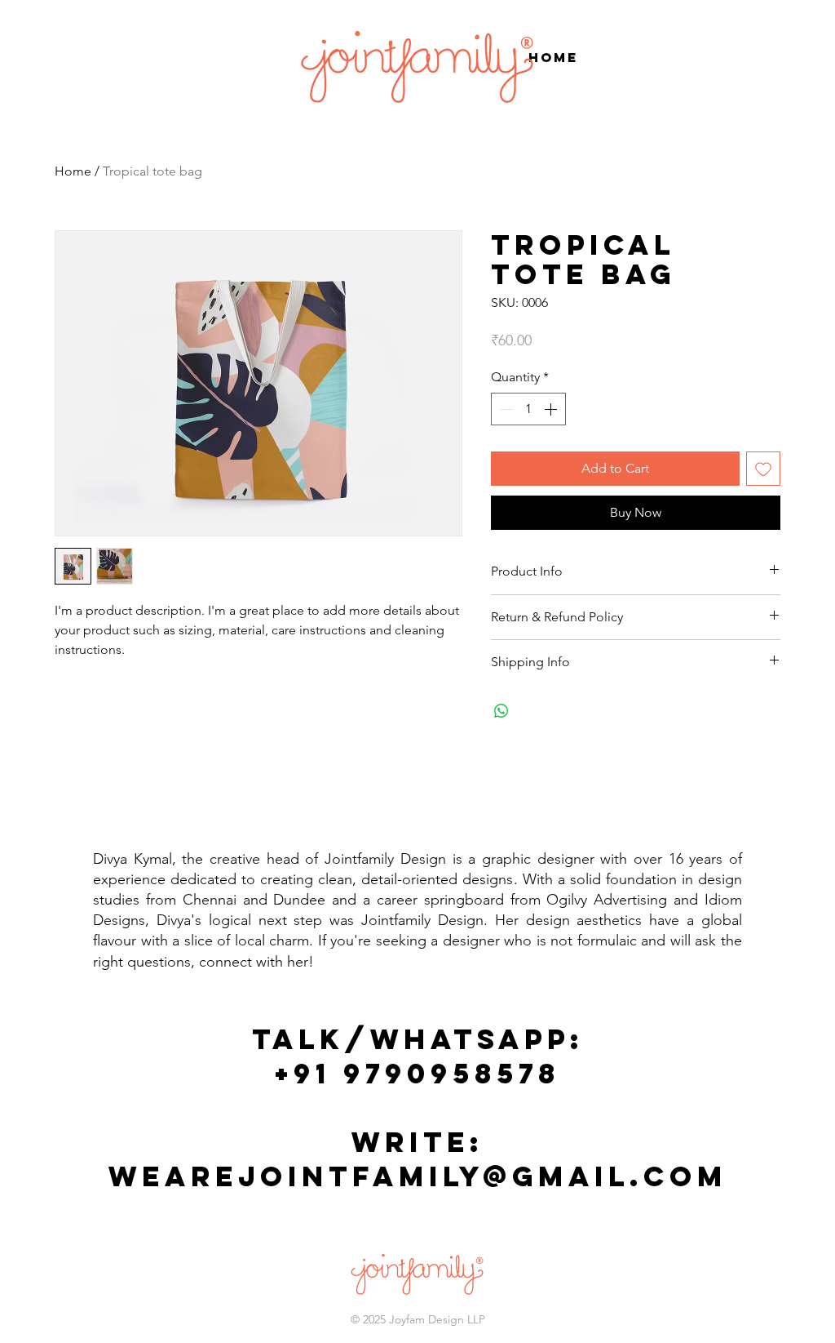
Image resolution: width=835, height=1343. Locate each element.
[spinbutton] (528, 409)
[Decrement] (504, 409)
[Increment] (552, 409)
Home (73, 171)
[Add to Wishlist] (763, 468)
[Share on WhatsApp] (501, 711)
